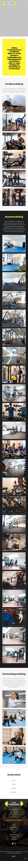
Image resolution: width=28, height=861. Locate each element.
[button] (25, 3)
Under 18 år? (14, 831)
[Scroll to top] (25, 858)
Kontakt (14, 837)
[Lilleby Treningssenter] (9, 3)
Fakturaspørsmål (14, 827)
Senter (14, 832)
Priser (14, 824)
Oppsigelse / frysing (14, 829)
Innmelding (14, 839)
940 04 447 (14, 817)
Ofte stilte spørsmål (14, 836)
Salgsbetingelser (18, 853)
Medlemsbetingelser (14, 834)
